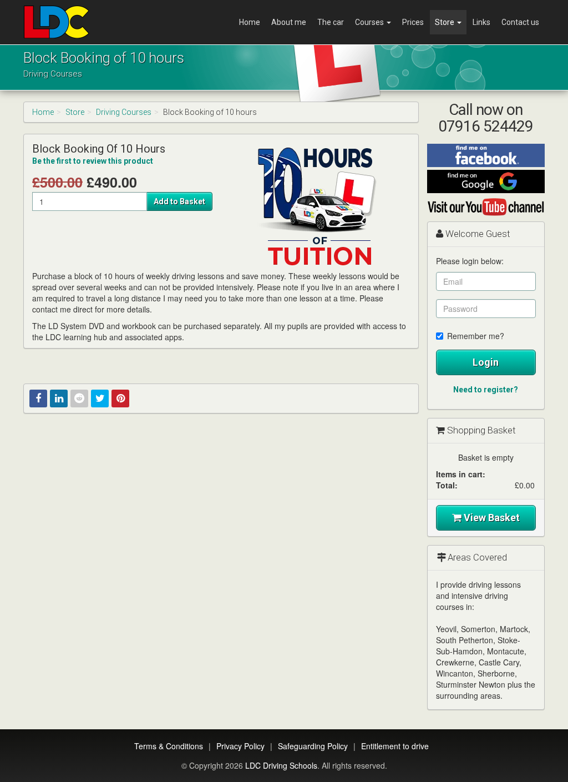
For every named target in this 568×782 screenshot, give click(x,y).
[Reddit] (79, 398)
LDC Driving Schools (281, 765)
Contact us (520, 22)
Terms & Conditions (168, 745)
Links (481, 22)
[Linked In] (59, 398)
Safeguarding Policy (313, 745)
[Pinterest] (120, 398)
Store (445, 22)
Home (249, 22)
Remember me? (475, 335)
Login (486, 362)
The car (330, 22)
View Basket (491, 517)
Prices (413, 22)
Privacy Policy (240, 745)
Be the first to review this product (92, 161)
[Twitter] (100, 398)
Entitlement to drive (395, 745)
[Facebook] (38, 398)
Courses (370, 22)
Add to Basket (179, 201)
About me (288, 22)
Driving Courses (123, 112)
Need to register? (485, 389)
